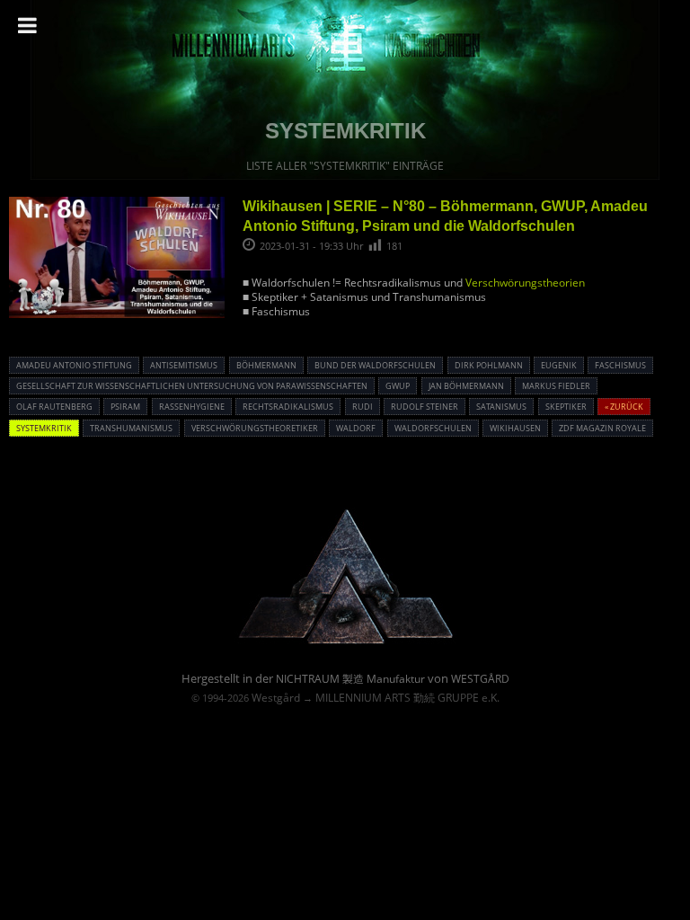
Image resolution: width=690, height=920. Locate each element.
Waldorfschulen (433, 428)
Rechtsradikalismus (288, 406)
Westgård (276, 697)
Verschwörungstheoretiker (254, 428)
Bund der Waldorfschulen (375, 365)
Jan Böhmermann (466, 386)
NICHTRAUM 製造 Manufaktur (350, 678)
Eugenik (559, 365)
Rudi (362, 406)
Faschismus (620, 365)
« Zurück (624, 406)
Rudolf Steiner (424, 406)
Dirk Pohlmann (489, 365)
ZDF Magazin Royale (602, 428)
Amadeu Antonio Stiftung (74, 365)
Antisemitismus (183, 365)
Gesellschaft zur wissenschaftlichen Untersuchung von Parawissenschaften (191, 386)
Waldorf (356, 428)
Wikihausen (515, 428)
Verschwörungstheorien (525, 282)
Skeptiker (566, 406)
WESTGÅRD (480, 678)
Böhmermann (266, 365)
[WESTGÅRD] (345, 641)
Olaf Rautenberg (54, 406)
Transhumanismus (131, 428)
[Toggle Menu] (27, 25)
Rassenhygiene (192, 406)
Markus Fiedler (556, 386)
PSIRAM (125, 406)
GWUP (397, 386)
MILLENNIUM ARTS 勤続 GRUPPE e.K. (407, 697)
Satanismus (501, 406)
